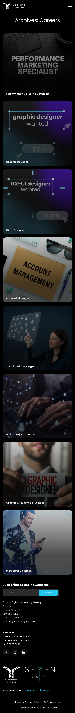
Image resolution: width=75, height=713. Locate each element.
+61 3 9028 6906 (11, 644)
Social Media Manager (20, 366)
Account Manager (17, 298)
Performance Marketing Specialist (27, 93)
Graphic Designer (17, 162)
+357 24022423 (11, 617)
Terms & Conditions (48, 702)
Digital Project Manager (21, 434)
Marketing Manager (18, 571)
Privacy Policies (24, 702)
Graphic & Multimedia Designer (26, 502)
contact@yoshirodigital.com (19, 621)
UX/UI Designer (15, 230)
